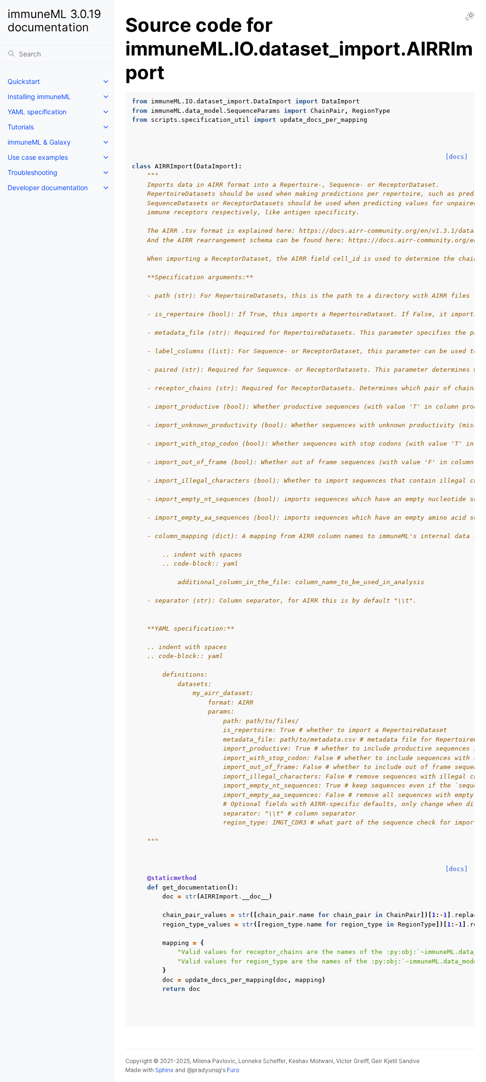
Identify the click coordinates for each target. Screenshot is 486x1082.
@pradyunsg (204, 1069)
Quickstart (24, 81)
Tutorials (21, 127)
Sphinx (164, 1069)
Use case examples (38, 157)
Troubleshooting (32, 172)
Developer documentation (48, 187)
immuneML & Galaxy (39, 142)
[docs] (456, 156)
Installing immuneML (39, 96)
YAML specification (37, 112)
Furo (233, 1069)
